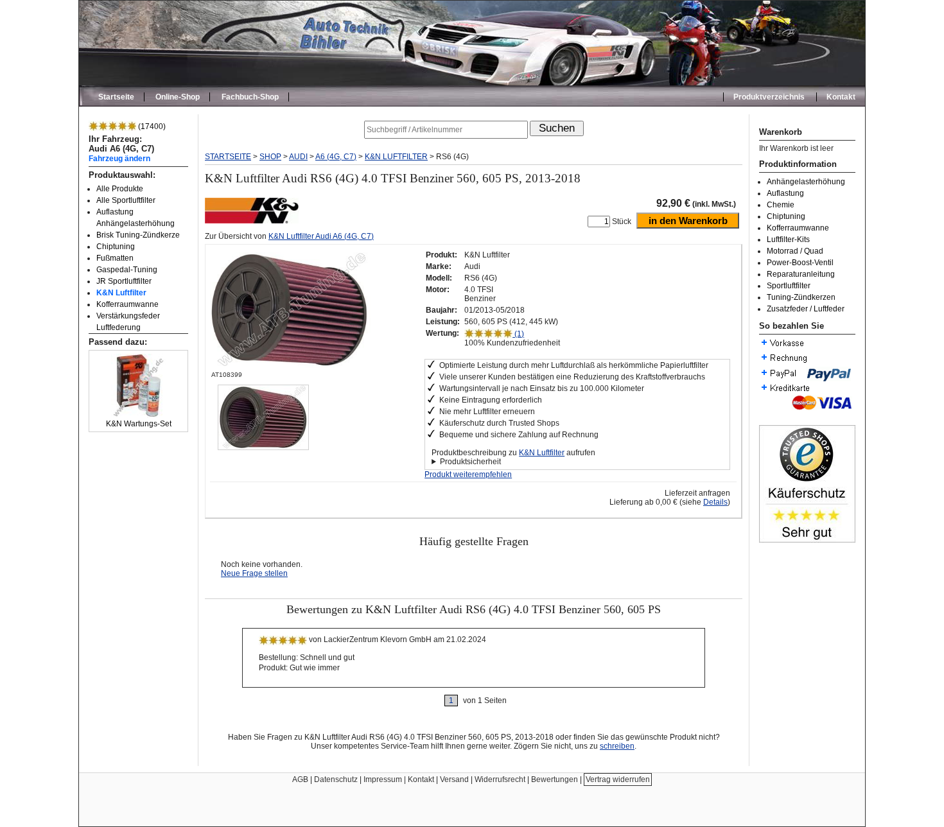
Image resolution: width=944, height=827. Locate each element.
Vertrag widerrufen (618, 779)
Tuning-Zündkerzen (801, 297)
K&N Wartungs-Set (138, 423)
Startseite (116, 96)
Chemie (780, 204)
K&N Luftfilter (121, 292)
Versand (454, 779)
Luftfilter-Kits (788, 239)
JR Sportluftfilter (124, 281)
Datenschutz (336, 779)
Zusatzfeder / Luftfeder (805, 308)
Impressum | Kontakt (398, 779)
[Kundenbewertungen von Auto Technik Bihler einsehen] (807, 539)
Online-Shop (177, 96)
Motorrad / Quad (795, 251)
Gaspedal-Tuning (126, 269)
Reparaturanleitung (801, 274)
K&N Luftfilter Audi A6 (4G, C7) (321, 236)
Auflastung (785, 193)
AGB (300, 779)
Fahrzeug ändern (119, 158)
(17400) (151, 126)
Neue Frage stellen (254, 573)
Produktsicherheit (470, 461)
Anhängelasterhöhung (806, 181)
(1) (518, 333)
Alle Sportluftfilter (125, 200)
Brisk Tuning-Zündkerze (138, 235)
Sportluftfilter (788, 285)
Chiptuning (115, 246)
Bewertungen (554, 779)
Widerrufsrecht (500, 779)
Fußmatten (115, 258)
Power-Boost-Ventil (800, 262)
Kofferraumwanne (127, 304)
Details (715, 502)
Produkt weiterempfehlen (468, 474)
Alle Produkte (119, 188)
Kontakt (840, 96)
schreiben (617, 746)
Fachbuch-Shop (250, 96)
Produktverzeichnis (769, 96)
